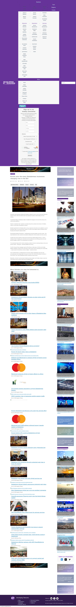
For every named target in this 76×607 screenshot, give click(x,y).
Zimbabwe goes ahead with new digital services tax (26, 478)
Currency (32, 184)
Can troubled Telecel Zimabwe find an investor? (25, 346)
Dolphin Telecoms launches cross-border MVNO (25, 282)
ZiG (36, 184)
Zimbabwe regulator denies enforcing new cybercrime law (28, 447)
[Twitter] (65, 559)
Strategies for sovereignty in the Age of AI (64, 267)
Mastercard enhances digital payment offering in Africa (27, 374)
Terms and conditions (32, 151)
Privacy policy (30, 152)
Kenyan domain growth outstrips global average (65, 466)
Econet (27, 184)
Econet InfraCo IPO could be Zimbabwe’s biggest (25, 433)
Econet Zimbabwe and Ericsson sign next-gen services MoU (29, 411)
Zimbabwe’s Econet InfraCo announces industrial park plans (28, 484)
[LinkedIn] (61, 559)
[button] (24, 5)
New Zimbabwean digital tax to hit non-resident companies (28, 490)
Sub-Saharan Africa (14, 184)
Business (13, 173)
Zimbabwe (22, 184)
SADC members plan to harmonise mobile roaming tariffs (28, 396)
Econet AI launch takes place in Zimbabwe (23, 352)
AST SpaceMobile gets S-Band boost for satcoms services (28, 512)
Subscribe (30, 155)
